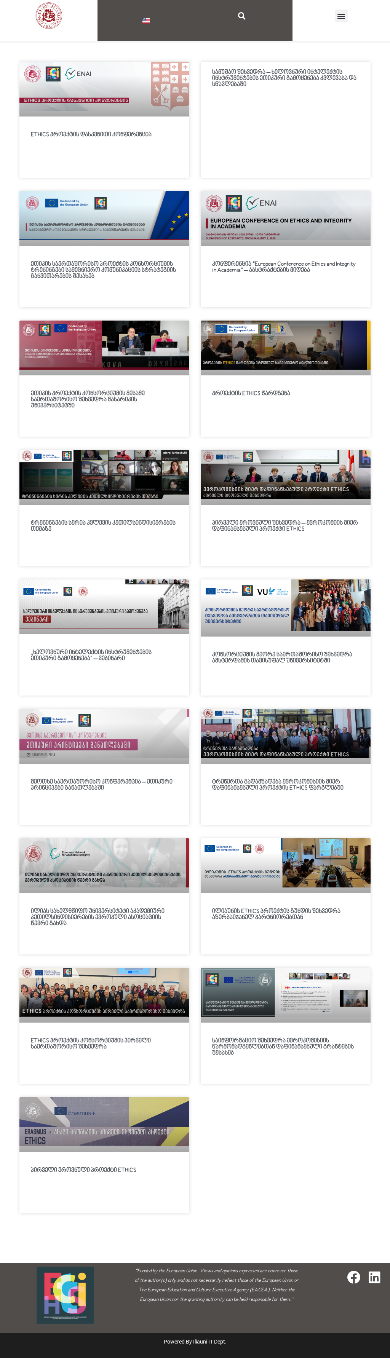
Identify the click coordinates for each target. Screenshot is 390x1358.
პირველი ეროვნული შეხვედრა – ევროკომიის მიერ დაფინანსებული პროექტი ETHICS (285, 526)
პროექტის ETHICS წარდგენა (251, 394)
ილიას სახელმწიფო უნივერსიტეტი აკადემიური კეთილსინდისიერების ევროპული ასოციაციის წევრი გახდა (98, 917)
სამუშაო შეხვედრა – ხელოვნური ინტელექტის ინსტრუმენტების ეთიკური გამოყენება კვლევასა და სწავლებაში (284, 78)
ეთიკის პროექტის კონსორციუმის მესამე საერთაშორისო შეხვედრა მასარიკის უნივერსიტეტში (88, 400)
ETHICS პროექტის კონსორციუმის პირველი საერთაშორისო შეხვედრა (91, 1044)
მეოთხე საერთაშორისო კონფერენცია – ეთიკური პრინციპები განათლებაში (102, 785)
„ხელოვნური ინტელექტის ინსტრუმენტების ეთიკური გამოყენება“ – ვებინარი (91, 655)
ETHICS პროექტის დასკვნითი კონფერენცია (91, 135)
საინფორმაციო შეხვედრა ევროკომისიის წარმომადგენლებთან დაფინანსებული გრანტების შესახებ (283, 1047)
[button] (241, 15)
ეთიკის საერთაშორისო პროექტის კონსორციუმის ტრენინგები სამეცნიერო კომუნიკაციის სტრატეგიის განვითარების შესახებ (103, 270)
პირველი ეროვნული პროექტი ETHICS (83, 1170)
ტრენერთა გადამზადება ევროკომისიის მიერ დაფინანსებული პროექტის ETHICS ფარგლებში (278, 785)
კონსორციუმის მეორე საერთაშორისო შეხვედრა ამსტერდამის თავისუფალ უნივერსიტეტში (282, 658)
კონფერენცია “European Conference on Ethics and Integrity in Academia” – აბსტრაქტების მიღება (284, 267)
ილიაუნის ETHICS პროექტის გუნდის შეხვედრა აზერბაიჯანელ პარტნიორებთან (276, 914)
